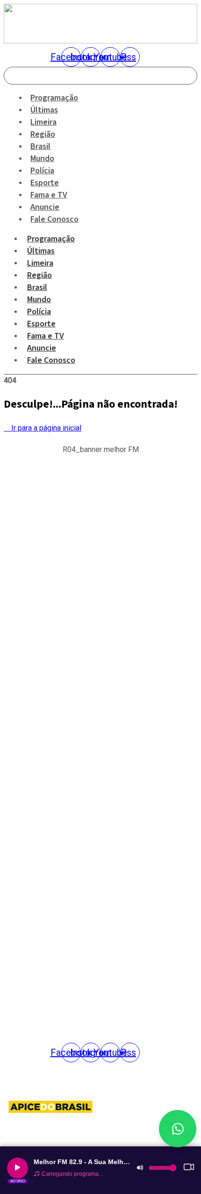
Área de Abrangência (32, 777)
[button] (100, 463)
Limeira (40, 263)
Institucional (21, 759)
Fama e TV (45, 336)
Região (39, 275)
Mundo (39, 299)
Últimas (41, 251)
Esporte (41, 324)
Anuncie (41, 348)
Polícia (39, 312)
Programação (51, 239)
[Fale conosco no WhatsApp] (177, 1128)
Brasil (37, 287)
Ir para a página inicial (45, 428)
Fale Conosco (54, 219)
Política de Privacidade (35, 813)
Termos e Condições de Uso (42, 831)
